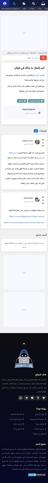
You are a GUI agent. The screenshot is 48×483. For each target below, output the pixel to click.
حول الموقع (39, 414)
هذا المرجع (37, 75)
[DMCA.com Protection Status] (37, 476)
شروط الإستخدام (15, 419)
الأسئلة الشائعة (16, 414)
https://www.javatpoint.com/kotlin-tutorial (26, 216)
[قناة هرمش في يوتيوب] (32, 398)
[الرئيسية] (43, 3)
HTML (32, 9)
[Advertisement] (24, 33)
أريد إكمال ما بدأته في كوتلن (18, 53)
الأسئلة (34, 53)
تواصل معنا (40, 424)
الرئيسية (41, 53)
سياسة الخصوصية (37, 419)
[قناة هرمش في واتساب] (20, 398)
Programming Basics (11, 9)
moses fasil (28, 198)
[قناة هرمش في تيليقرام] (26, 398)
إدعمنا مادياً (18, 424)
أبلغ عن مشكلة (38, 434)
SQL (24, 9)
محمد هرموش (27, 140)
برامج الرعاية (39, 429)
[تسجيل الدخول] (5, 3)
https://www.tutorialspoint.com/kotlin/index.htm (24, 222)
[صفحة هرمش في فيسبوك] (38, 398)
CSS (39, 9)
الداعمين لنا (18, 429)
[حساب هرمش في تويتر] (43, 398)
